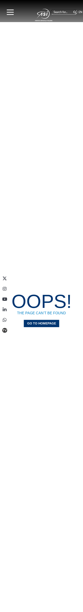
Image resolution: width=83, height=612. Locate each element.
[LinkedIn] (4, 309)
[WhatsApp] (4, 320)
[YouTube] (4, 299)
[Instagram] (4, 288)
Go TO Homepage (41, 323)
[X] (4, 278)
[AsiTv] (4, 330)
